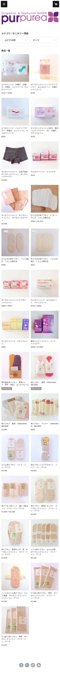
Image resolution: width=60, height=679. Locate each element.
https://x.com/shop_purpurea (27, 665)
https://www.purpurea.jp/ (39, 665)
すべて (36, 40)
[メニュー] (4, 4)
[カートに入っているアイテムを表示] (56, 4)
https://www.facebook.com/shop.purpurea (21, 665)
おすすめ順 (10, 40)
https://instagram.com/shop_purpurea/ (33, 665)
